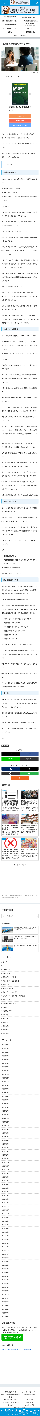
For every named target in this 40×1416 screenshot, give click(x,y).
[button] (29, 759)
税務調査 (6, 745)
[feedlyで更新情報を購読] (29, 773)
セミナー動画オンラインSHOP (10, 1402)
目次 (7, 164)
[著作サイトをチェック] (10, 769)
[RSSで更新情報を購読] (20, 778)
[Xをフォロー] (29, 769)
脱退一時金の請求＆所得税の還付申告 (10, 1396)
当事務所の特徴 (29, 1405)
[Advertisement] (20, 879)
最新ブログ (29, 1402)
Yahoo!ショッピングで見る (20, 125)
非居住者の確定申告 (30, 1395)
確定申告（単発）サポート (29, 1392)
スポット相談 (30, 1400)
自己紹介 (10, 1405)
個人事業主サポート (10, 1392)
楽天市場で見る (20, 121)
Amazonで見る (20, 116)
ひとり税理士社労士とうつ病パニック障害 (15, 1349)
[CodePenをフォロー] (10, 773)
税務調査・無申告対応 (10, 1400)
